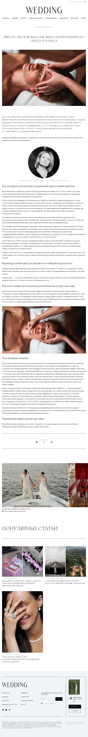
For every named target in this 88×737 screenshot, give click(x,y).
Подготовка (5, 18)
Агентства (23, 18)
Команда (5, 696)
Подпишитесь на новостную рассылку (51, 693)
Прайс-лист (25, 696)
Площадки (15, 18)
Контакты (80, 1)
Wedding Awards (27, 700)
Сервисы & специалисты (36, 18)
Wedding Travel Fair (9, 704)
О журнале (72, 1)
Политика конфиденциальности (75, 723)
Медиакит (24, 693)
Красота (50, 27)
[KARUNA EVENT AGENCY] (29, 510)
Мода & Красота (63, 18)
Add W (23, 704)
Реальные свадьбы (51, 18)
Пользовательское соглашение (74, 722)
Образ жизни (74, 18)
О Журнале (6, 693)
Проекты (83, 18)
